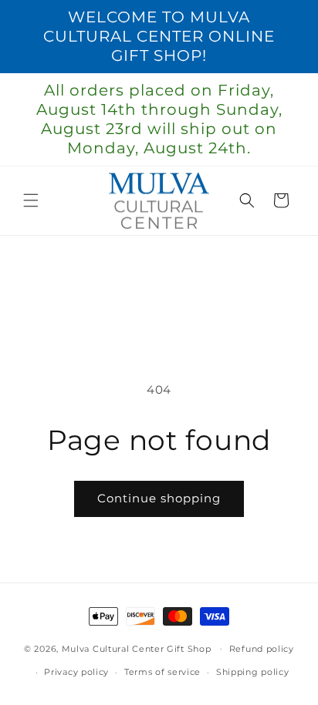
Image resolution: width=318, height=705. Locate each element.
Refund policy (261, 648)
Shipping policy (252, 671)
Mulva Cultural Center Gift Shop (136, 648)
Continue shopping (159, 498)
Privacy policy (76, 671)
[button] (31, 200)
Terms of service (162, 671)
